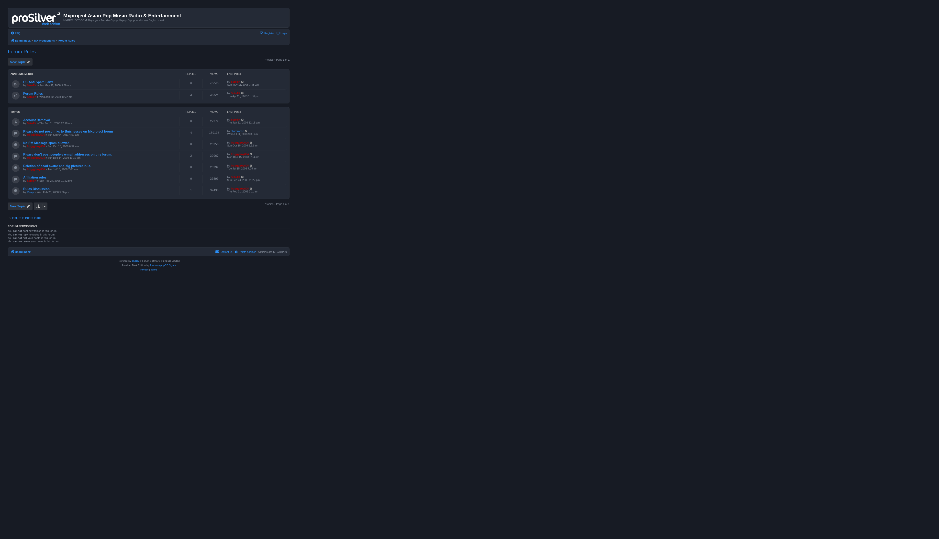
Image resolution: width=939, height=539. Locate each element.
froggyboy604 (36, 134)
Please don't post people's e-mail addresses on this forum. (67, 154)
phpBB (136, 260)
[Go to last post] (242, 81)
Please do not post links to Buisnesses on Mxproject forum (68, 131)
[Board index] (36, 17)
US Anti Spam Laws (38, 82)
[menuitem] (15, 33)
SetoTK (31, 85)
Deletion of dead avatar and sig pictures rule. (57, 166)
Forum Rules (22, 51)
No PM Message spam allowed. (46, 143)
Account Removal (36, 120)
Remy (30, 192)
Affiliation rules (34, 177)
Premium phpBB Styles (163, 265)
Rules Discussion (36, 189)
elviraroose (237, 131)
